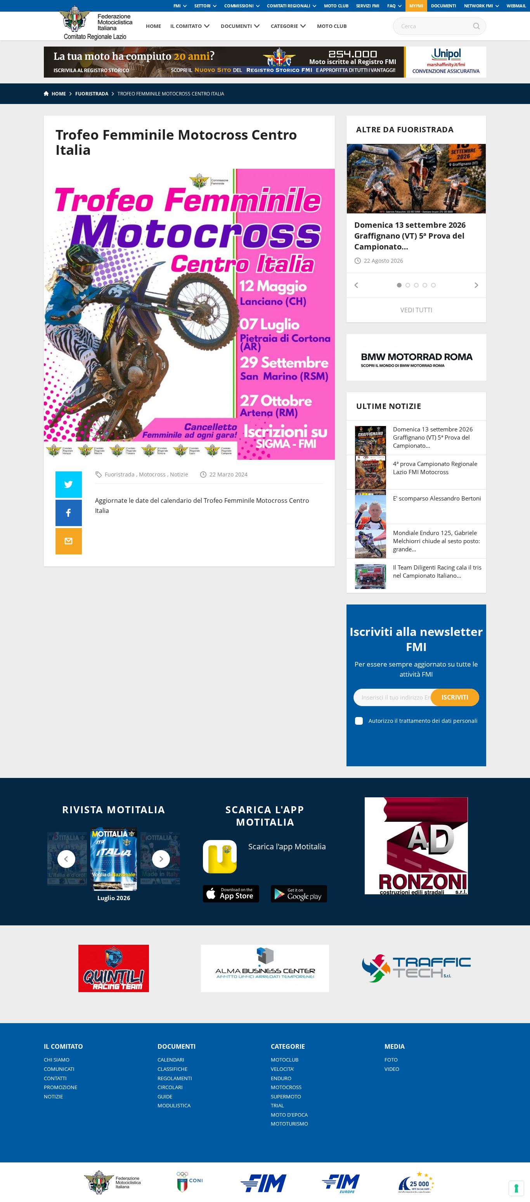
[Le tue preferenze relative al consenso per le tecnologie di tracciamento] (516, 1188)
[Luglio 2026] (113, 859)
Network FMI (478, 6)
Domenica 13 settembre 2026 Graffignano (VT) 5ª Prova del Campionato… (410, 236)
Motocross (153, 474)
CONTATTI (55, 1078)
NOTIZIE (53, 1096)
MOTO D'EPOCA (289, 1114)
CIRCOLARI (170, 1087)
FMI (177, 6)
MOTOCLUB (284, 1059)
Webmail (516, 6)
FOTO (391, 1059)
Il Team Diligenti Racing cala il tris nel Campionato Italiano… (437, 571)
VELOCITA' (282, 1068)
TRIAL (277, 1105)
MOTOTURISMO (289, 1123)
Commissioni (238, 6)
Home (153, 26)
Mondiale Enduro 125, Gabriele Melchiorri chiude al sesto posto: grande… (436, 541)
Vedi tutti (416, 310)
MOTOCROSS (286, 1087)
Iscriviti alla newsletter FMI (416, 639)
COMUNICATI (59, 1068)
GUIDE (165, 1096)
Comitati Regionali (288, 6)
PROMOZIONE (60, 1087)
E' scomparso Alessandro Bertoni (437, 498)
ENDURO (281, 1078)
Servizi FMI (367, 6)
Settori (202, 6)
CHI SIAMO (56, 1059)
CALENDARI (171, 1059)
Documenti (443, 6)
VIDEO (392, 1068)
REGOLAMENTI (175, 1078)
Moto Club (336, 6)
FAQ (391, 6)
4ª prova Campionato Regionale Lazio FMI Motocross (435, 468)
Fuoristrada (91, 93)
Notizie (179, 474)
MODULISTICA (174, 1105)
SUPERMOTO (286, 1096)
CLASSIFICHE (172, 1068)
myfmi (416, 6)
